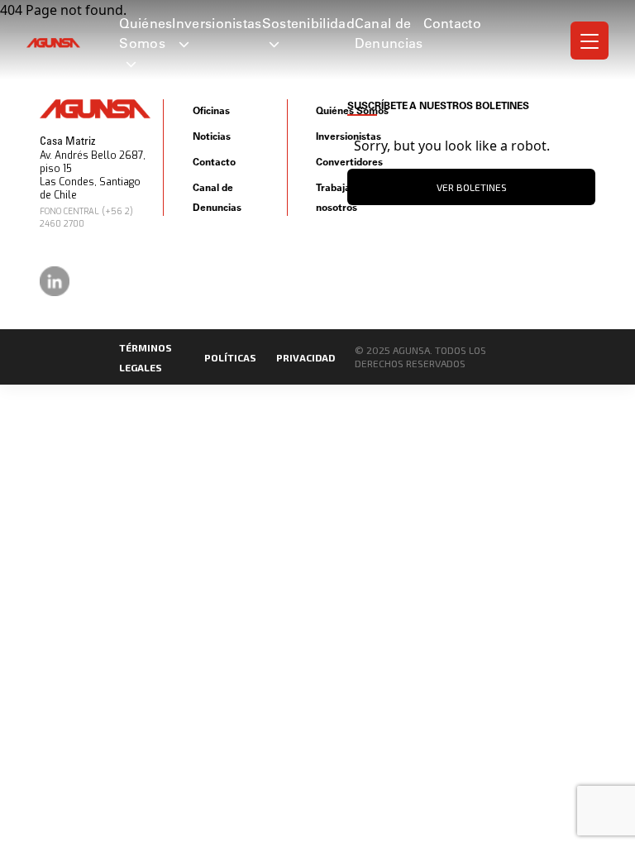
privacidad (305, 357)
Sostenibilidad (308, 23)
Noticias (212, 136)
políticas (230, 357)
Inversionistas (216, 23)
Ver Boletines (472, 187)
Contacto (452, 23)
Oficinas (211, 110)
